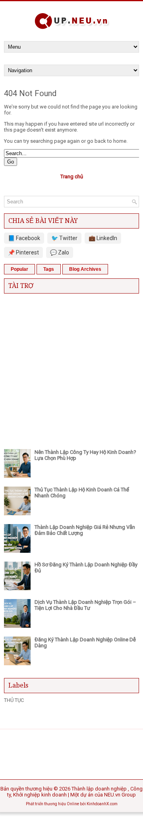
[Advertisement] (71, 369)
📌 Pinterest (23, 252)
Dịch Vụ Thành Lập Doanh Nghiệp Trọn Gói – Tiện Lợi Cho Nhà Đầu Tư (85, 605)
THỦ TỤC (14, 700)
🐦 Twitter (64, 238)
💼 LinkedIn (103, 238)
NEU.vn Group (120, 795)
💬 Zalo (59, 252)
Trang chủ (71, 176)
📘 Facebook (24, 238)
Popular (19, 269)
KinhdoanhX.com (102, 804)
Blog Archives (85, 269)
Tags (48, 269)
